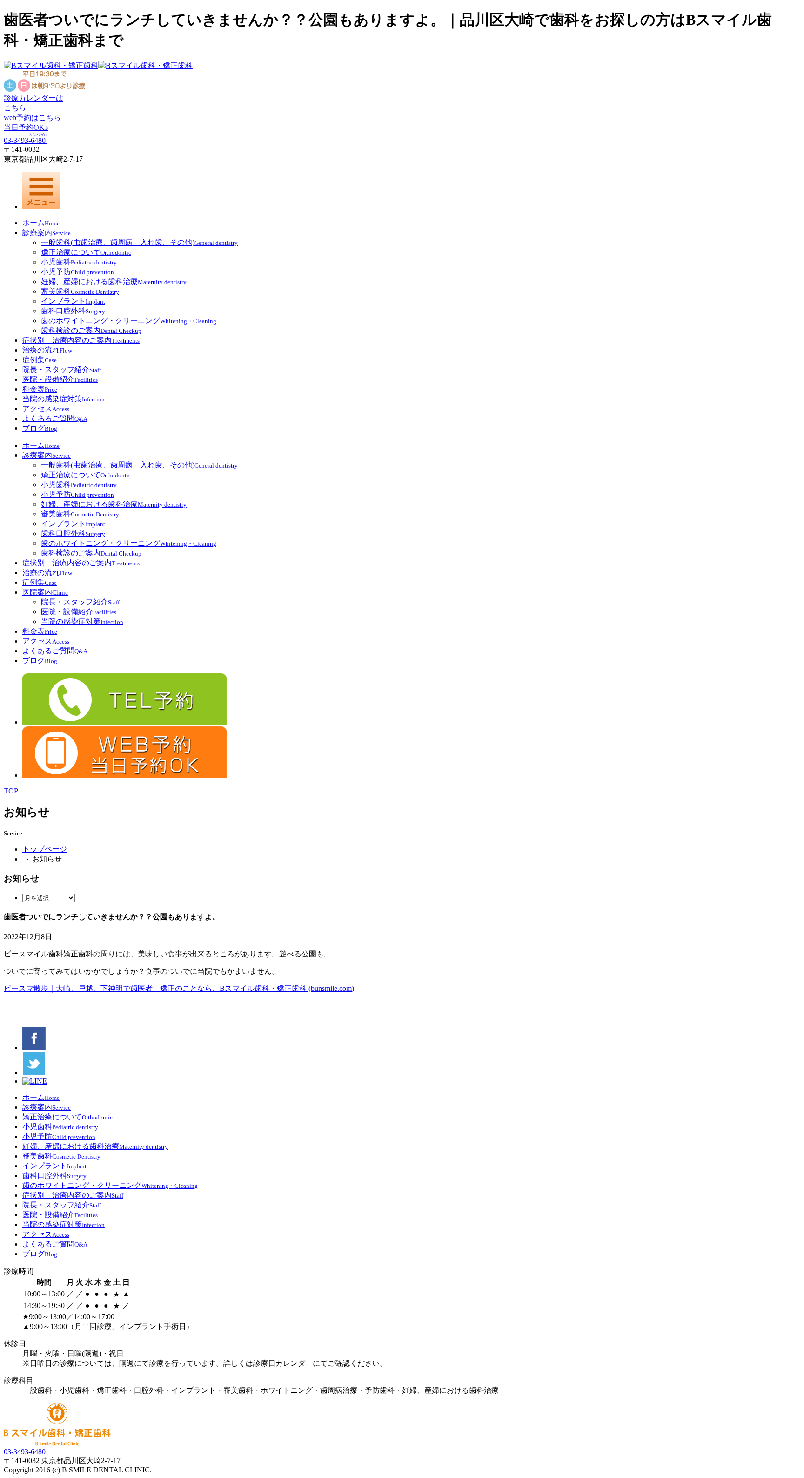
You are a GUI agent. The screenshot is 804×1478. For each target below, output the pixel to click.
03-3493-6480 (25, 1452)
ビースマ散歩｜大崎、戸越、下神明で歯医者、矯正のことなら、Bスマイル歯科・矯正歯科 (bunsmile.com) (179, 988)
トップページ (44, 849)
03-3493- (25, 140)
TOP (11, 791)
